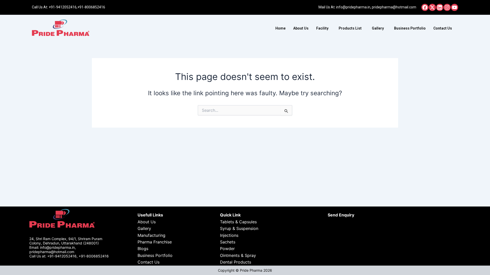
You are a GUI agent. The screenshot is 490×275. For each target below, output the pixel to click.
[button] (323, 28)
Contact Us (442, 28)
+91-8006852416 (91, 7)
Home (280, 28)
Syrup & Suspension (239, 228)
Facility (322, 28)
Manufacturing (151, 235)
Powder (227, 248)
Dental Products (235, 262)
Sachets (227, 241)
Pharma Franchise (155, 241)
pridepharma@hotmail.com (394, 7)
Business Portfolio (410, 28)
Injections (229, 235)
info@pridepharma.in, (353, 7)
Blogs (143, 248)
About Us (301, 28)
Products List (350, 28)
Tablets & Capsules (238, 221)
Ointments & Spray (238, 255)
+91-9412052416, (63, 7)
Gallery (378, 28)
